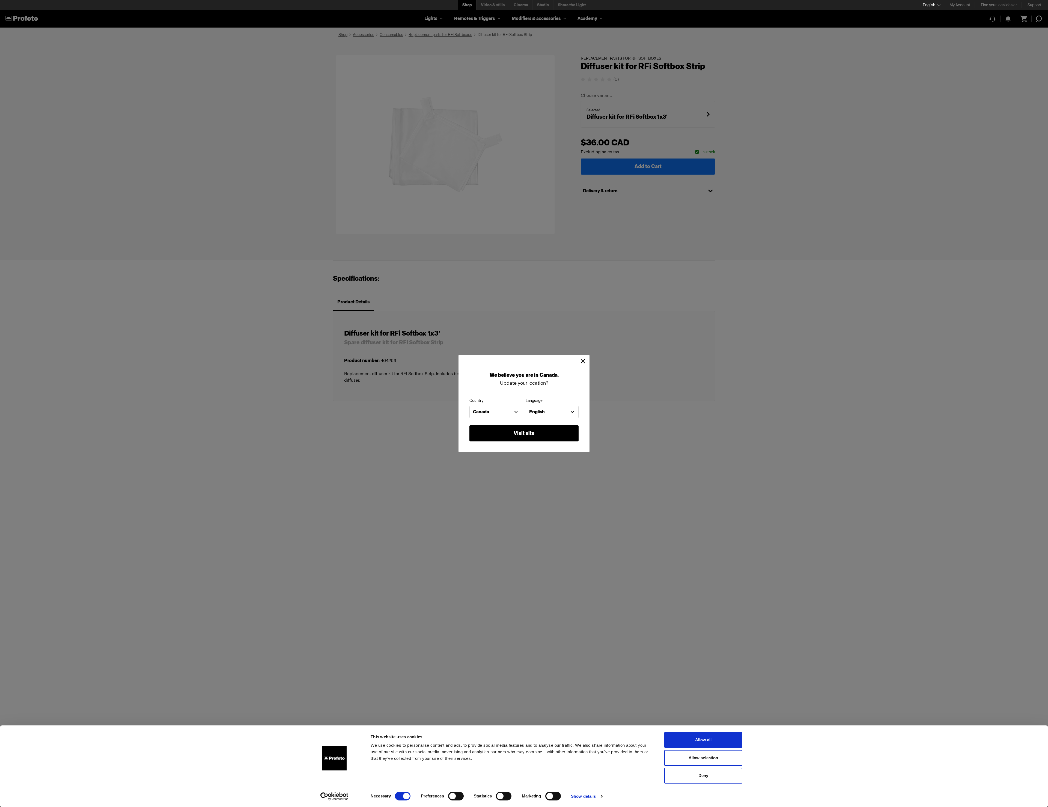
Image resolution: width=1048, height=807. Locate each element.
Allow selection (703, 757)
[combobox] (495, 412)
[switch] (456, 796)
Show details (583, 796)
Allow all (703, 739)
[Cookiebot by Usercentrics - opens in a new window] (334, 796)
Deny (703, 775)
